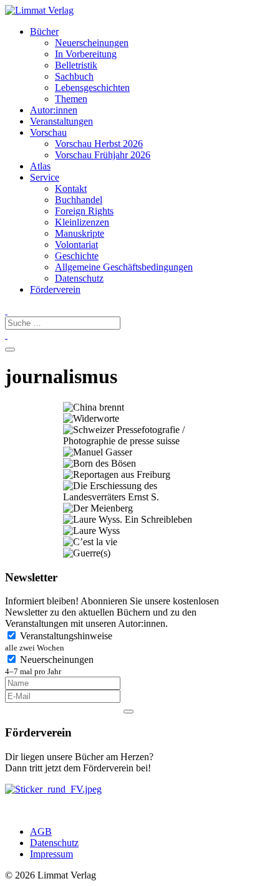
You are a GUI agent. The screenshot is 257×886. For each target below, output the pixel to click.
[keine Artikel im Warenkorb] (6, 335)
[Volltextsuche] (6, 310)
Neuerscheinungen (49, 665)
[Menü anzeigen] (10, 349)
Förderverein (55, 289)
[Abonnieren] (128, 711)
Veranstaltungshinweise (58, 641)
